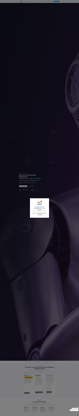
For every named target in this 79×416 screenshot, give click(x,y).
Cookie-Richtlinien (40, 214)
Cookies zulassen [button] (39, 215)
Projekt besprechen (74, 412)
